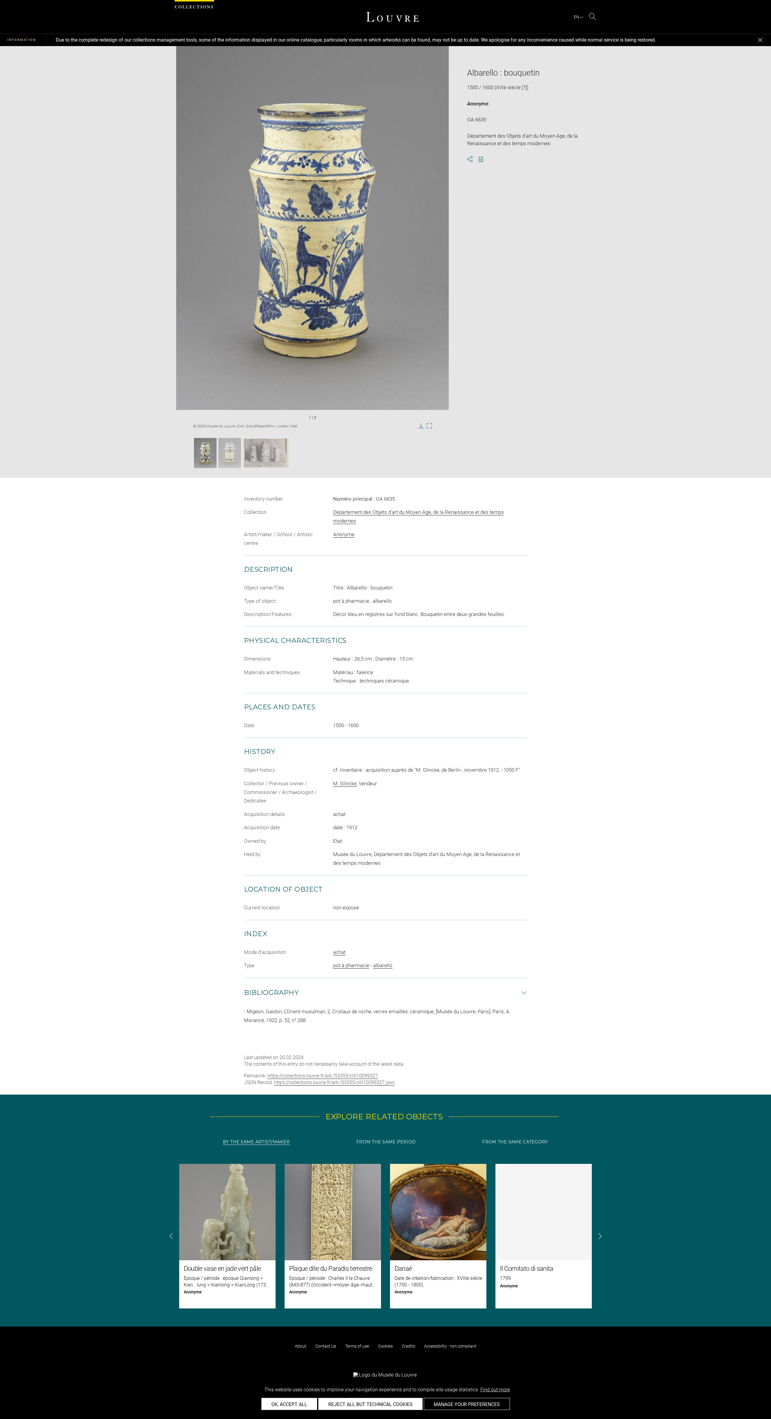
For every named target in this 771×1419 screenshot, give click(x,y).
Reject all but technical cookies (370, 1404)
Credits (408, 1346)
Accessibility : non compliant (450, 1346)
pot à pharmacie (351, 965)
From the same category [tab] (515, 1142)
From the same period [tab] (386, 1142)
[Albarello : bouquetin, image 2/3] (229, 453)
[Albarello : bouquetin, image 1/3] (205, 453)
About (300, 1346)
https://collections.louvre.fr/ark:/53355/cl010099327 (322, 1076)
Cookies (385, 1346)
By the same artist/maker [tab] (256, 1142)
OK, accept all (289, 1404)
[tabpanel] (385, 1236)
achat (339, 952)
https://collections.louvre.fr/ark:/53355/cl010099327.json (334, 1082)
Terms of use (357, 1346)
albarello (382, 965)
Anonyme (478, 104)
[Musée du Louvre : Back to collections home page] (392, 17)
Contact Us (325, 1346)
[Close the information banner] (760, 40)
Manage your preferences (467, 1404)
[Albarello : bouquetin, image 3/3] (266, 453)
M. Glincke (345, 783)
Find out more (495, 1389)
